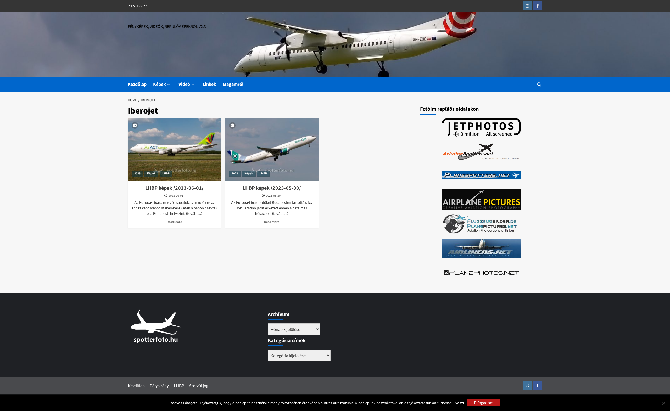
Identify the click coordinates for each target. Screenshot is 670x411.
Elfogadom (483, 402)
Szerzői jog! (199, 385)
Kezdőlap (137, 84)
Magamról (233, 84)
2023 (137, 173)
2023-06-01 (176, 196)
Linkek (209, 84)
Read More (174, 222)
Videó (184, 84)
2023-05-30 (273, 196)
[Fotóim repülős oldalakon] (481, 127)
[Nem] (663, 403)
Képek (159, 84)
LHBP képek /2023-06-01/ (174, 188)
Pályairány (159, 385)
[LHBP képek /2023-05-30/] (272, 149)
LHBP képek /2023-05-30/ (272, 188)
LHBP (166, 173)
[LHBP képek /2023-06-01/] (174, 149)
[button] (539, 84)
